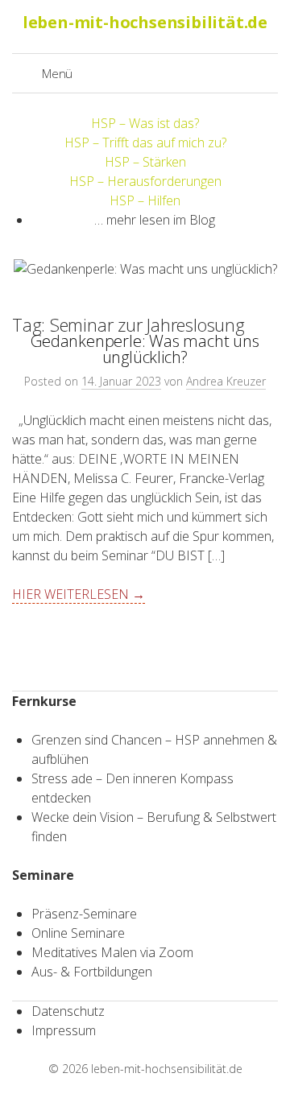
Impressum (63, 1030)
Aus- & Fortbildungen (91, 971)
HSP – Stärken (145, 162)
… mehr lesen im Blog (154, 220)
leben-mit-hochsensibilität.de (166, 1068)
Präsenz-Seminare (84, 914)
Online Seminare (78, 933)
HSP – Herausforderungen (145, 181)
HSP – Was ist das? (145, 123)
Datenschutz (68, 1011)
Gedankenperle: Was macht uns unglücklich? (145, 349)
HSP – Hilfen (145, 200)
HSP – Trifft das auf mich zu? (145, 142)
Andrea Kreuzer (226, 381)
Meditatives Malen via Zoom (112, 952)
